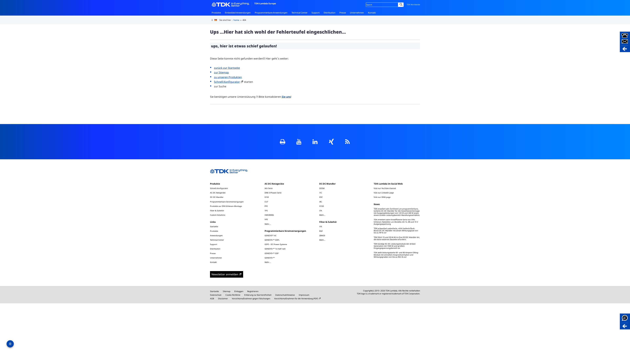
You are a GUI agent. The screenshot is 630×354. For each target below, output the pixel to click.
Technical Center (299, 12)
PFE (266, 206)
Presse (342, 12)
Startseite (214, 226)
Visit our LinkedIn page (384, 192)
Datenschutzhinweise (285, 295)
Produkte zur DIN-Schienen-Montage (226, 206)
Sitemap (226, 291)
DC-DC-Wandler (216, 197)
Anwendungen (216, 235)
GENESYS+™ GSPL (272, 240)
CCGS (321, 206)
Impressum (304, 295)
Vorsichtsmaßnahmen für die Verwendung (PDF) (296, 298)
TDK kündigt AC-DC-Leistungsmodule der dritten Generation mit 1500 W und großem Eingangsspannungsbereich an (395, 246)
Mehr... (268, 224)
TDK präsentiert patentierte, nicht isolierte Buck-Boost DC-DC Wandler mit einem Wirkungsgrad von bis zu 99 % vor (396, 230)
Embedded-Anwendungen (238, 12)
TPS (266, 210)
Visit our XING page (382, 197)
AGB (212, 298)
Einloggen (238, 291)
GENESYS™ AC (270, 235)
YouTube (299, 142)
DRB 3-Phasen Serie (273, 192)
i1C (320, 192)
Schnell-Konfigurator (227, 82)
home (236, 20)
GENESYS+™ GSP (272, 253)
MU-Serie (269, 188)
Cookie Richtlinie (232, 295)
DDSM (322, 188)
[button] (625, 42)
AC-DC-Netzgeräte (217, 192)
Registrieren (252, 291)
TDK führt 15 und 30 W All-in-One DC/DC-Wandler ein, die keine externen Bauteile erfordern (397, 238)
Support (316, 12)
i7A (320, 210)
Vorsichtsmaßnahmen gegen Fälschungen (251, 298)
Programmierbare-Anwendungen (271, 12)
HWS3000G (269, 215)
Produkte (216, 12)
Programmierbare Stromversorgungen (227, 201)
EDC (321, 197)
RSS (347, 142)
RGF (321, 231)
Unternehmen (357, 12)
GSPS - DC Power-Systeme (276, 244)
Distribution (329, 12)
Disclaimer (223, 298)
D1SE (267, 197)
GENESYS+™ (270, 257)
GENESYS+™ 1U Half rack (275, 248)
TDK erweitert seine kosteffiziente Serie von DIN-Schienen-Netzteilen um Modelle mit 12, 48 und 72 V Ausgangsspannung (396, 221)
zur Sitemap (221, 72)
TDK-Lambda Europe (265, 3)
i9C (320, 201)
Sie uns (286, 96)
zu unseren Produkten (228, 77)
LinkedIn (315, 142)
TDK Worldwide (413, 4)
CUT (266, 201)
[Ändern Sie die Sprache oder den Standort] (216, 20)
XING (331, 142)
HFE (266, 219)
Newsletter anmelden (224, 274)
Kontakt (372, 12)
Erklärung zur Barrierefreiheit (257, 295)
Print (282, 142)
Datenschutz (215, 295)
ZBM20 (322, 235)
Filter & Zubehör (217, 210)
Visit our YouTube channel (385, 188)
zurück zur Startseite (227, 68)
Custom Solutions (217, 215)
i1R (320, 226)
